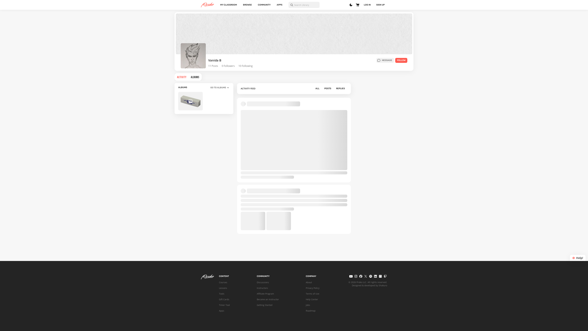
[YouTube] (351, 276)
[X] (366, 276)
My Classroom (228, 5)
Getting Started (264, 305)
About (309, 282)
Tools (221, 293)
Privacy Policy (312, 288)
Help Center (312, 299)
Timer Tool (224, 305)
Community (264, 5)
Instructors (262, 288)
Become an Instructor (268, 299)
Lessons (223, 288)
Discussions (263, 282)
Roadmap (311, 310)
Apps (279, 5)
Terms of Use (312, 293)
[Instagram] (356, 276)
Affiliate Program (265, 293)
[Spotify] (370, 276)
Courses (223, 282)
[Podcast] (380, 276)
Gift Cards (224, 299)
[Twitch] (385, 276)
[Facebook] (361, 276)
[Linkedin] (375, 276)
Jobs (308, 305)
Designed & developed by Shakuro (369, 285)
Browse (247, 5)
